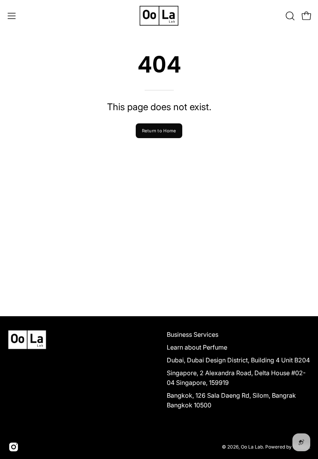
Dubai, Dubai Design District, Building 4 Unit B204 (238, 360)
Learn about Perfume (197, 347)
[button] (289, 15)
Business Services (192, 334)
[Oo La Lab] (159, 16)
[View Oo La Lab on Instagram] (13, 447)
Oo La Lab (252, 447)
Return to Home (159, 130)
